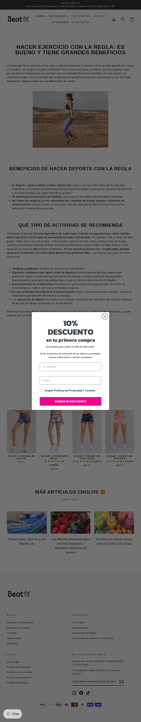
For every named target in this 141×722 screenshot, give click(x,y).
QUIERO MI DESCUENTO (70, 401)
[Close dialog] (105, 316)
